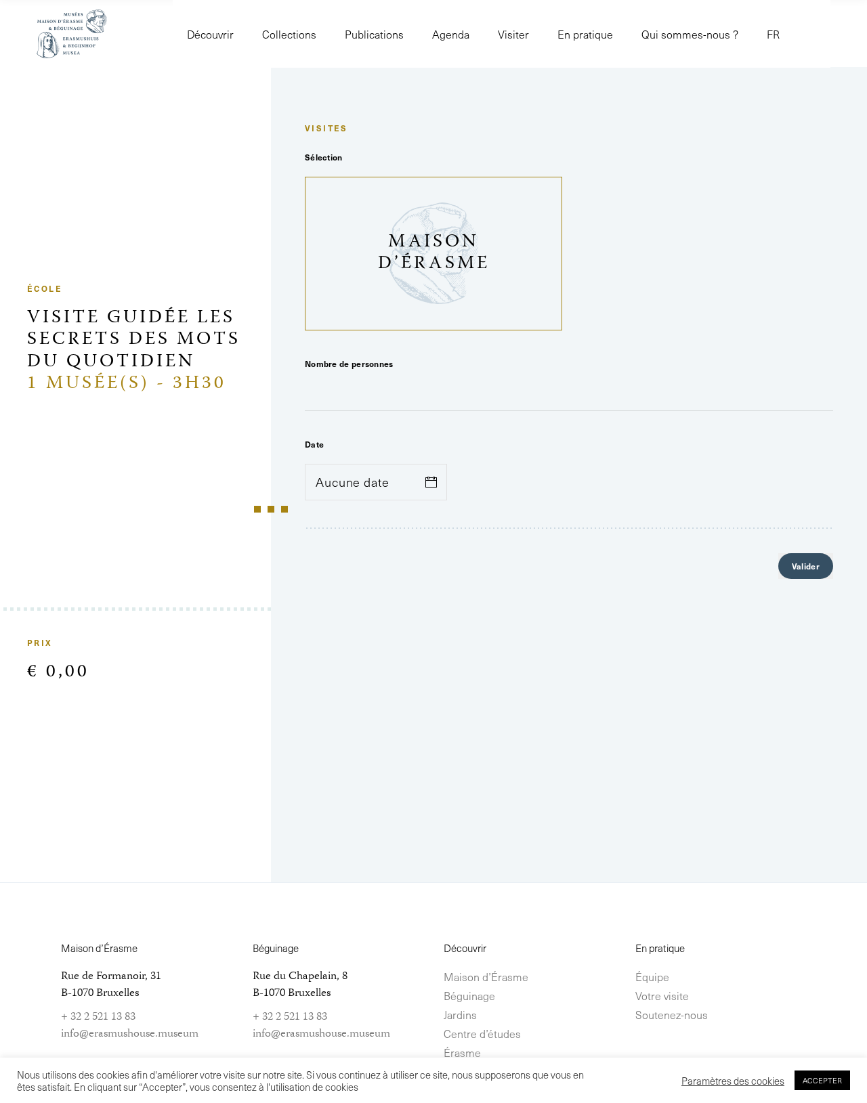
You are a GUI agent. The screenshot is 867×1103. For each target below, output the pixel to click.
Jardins (460, 1014)
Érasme (462, 1052)
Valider (806, 566)
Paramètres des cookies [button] (732, 1081)
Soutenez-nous (671, 1014)
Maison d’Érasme (486, 976)
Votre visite (662, 995)
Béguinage (469, 995)
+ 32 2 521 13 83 (98, 1017)
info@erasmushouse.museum (129, 1033)
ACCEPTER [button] (822, 1080)
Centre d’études (482, 1033)
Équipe (652, 976)
